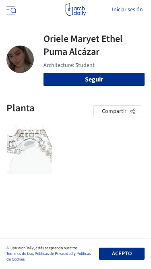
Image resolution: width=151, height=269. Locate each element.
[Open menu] (10, 9)
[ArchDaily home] (75, 9)
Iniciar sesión (127, 10)
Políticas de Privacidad (54, 253)
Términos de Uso (19, 253)
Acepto (122, 254)
